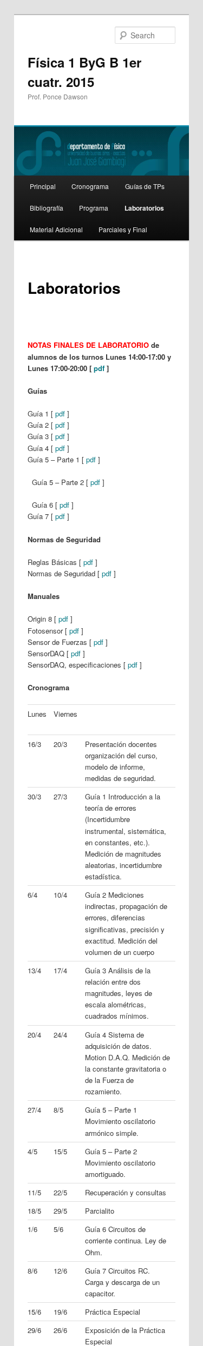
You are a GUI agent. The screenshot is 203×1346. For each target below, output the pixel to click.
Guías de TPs (145, 186)
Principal (43, 186)
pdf (99, 368)
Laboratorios (144, 208)
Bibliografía (46, 207)
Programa (93, 207)
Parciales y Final (123, 229)
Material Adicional (56, 229)
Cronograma (90, 186)
